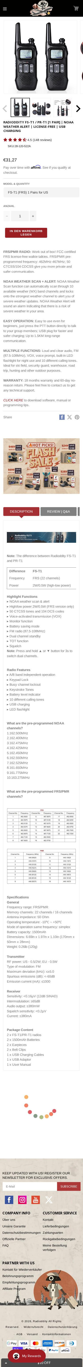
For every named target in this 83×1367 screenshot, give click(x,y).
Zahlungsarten (53, 1232)
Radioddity (40, 1321)
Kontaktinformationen (56, 1334)
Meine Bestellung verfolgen (55, 1247)
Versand (32, 1334)
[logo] (41, 8)
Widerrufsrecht (33, 1327)
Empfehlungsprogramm (18, 1282)
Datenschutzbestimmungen (21, 1232)
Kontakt (48, 1219)
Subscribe (68, 1186)
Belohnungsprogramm (18, 1276)
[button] (76, 8)
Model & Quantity (16, 183)
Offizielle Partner (14, 1239)
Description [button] (21, 511)
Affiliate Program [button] (14, 1288)
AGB (19, 1334)
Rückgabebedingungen (59, 1239)
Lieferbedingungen (56, 1226)
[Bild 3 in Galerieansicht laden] (62, 107)
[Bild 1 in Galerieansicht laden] (20, 107)
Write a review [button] (12, 147)
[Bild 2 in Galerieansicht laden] (41, 107)
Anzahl (8, 206)
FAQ (5, 1245)
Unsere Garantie (14, 1226)
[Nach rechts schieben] (78, 108)
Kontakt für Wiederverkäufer (22, 1269)
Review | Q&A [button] (58, 511)
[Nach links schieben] (5, 108)
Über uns (8, 1219)
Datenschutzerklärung (62, 1327)
